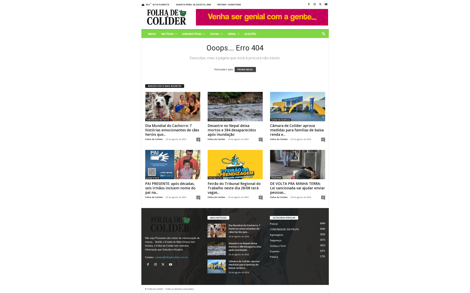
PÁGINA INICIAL (245, 69)
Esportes (274, 251)
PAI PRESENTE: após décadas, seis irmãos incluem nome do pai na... (170, 188)
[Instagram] (314, 4)
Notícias (167, 34)
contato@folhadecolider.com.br (171, 257)
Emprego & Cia (215, 177)
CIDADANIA (276, 177)
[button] (323, 34)
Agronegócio (276, 235)
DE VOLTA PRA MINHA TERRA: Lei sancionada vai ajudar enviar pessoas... (297, 188)
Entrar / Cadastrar (229, 4)
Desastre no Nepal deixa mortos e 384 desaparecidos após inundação (232, 130)
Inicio (152, 34)
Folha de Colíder (154, 139)
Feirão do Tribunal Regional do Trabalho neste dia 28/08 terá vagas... (234, 188)
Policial (274, 224)
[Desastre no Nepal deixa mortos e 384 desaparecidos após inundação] (235, 106)
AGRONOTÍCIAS (192, 34)
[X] (320, 4)
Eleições (250, 34)
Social (214, 34)
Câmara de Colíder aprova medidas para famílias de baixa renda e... (297, 130)
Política (274, 257)
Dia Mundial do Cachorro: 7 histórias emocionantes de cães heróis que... (172, 130)
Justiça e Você (152, 177)
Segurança (275, 240)
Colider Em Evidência (280, 120)
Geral (232, 34)
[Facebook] (309, 4)
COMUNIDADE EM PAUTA (157, 120)
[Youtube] (326, 4)
